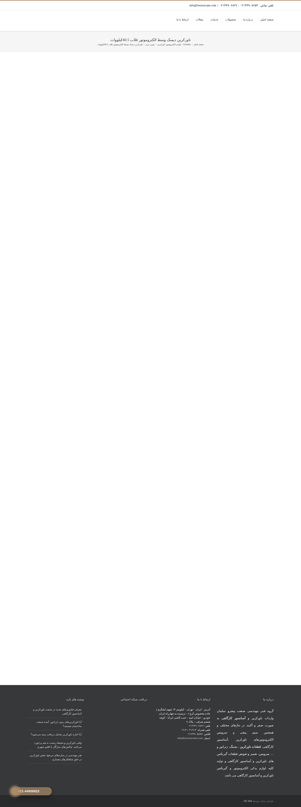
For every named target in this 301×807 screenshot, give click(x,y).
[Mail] (146, 709)
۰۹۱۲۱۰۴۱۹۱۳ (188, 729)
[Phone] (140, 709)
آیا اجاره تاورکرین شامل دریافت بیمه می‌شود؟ (56, 734)
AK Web (247, 801)
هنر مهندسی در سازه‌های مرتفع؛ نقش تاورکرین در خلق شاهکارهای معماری (56, 757)
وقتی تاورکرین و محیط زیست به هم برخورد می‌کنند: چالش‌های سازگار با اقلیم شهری (58, 744)
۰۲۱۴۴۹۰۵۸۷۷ (195, 733)
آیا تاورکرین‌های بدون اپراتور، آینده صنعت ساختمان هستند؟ (59, 724)
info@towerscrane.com (202, 5)
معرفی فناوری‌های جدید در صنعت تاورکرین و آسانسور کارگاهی (57, 711)
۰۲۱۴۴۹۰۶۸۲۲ (196, 725)
